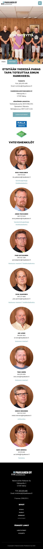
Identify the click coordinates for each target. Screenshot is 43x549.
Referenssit (21, 515)
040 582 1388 (21, 258)
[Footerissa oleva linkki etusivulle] (21, 474)
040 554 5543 (21, 413)
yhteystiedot (12, 61)
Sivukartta (21, 533)
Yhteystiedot (21, 518)
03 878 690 (21, 452)
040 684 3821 (21, 335)
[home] (9, 3)
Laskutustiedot (21, 114)
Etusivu (4, 61)
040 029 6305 (21, 374)
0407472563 (21, 175)
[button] (40, 3)
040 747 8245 (21, 216)
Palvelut (21, 512)
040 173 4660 (21, 296)
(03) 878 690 (23, 83)
